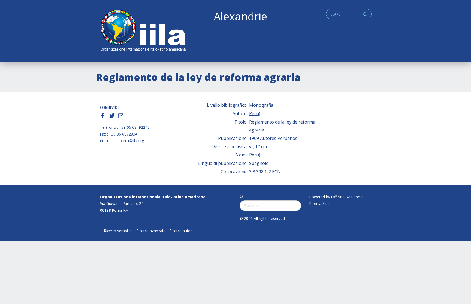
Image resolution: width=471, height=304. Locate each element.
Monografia (261, 105)
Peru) (254, 113)
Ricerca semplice (118, 231)
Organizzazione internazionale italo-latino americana (153, 196)
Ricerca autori (181, 231)
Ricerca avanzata (151, 231)
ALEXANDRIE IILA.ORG (142, 31)
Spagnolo (259, 163)
